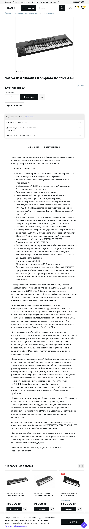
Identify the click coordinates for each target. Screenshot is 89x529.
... (40, 13)
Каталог (30, 8)
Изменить (30, 117)
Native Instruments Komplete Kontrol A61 (15, 494)
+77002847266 (78, 2)
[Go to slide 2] (18, 71)
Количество (9, 93)
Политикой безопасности (16, 526)
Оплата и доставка (21, 2)
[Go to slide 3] (20, 71)
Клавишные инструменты (25, 13)
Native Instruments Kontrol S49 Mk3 (69, 494)
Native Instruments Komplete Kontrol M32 (43, 494)
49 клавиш (49, 13)
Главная (8, 2)
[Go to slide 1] (16, 71)
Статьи (35, 2)
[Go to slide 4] (22, 71)
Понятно (72, 521)
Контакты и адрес (48, 2)
